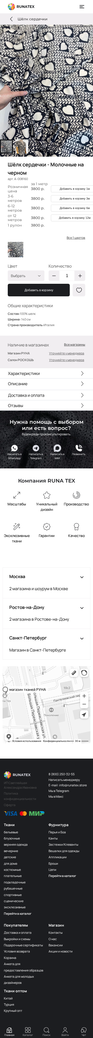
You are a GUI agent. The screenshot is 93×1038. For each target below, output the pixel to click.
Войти (65, 1035)
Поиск (46, 1035)
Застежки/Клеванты (63, 844)
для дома (10, 863)
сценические (14, 901)
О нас (53, 939)
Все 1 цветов (76, 238)
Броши (53, 863)
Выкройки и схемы (17, 939)
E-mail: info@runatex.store (68, 785)
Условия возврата (17, 951)
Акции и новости (61, 951)
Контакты (56, 932)
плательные (13, 876)
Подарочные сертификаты (23, 945)
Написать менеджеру (64, 780)
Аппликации (58, 857)
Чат (84, 1035)
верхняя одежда (16, 844)
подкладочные (15, 882)
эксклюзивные (15, 907)
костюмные (12, 869)
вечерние (11, 851)
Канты (53, 838)
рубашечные (13, 888)
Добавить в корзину (39, 290)
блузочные (12, 838)
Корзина (10, 958)
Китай (8, 998)
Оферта (10, 805)
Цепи (52, 869)
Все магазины (74, 345)
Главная (9, 1035)
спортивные (13, 895)
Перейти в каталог (18, 913)
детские (10, 857)
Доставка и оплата (18, 932)
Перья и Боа (57, 832)
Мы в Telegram (59, 791)
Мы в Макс (56, 796)
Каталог (28, 1035)
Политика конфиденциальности (20, 796)
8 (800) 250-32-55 (62, 774)
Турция (9, 1004)
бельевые (11, 832)
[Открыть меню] (82, 7)
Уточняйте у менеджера (66, 353)
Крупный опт (13, 1010)
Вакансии (56, 945)
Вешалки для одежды (64, 851)
